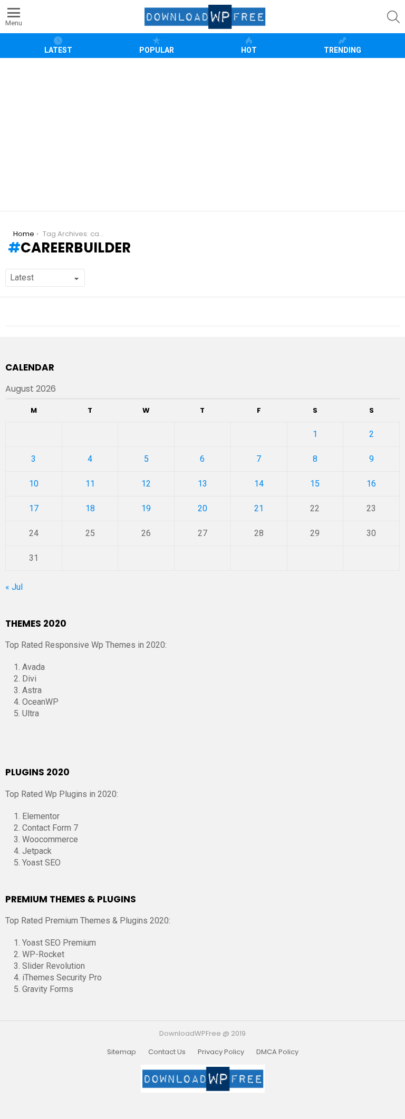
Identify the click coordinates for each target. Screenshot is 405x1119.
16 (371, 484)
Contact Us (167, 1052)
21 (259, 508)
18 (90, 508)
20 (202, 508)
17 (33, 508)
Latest (58, 50)
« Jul (14, 587)
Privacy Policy (221, 1052)
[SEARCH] (393, 16)
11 (90, 484)
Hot (249, 50)
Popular (156, 50)
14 (259, 484)
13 (202, 484)
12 (146, 484)
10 (33, 484)
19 (146, 508)
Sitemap (121, 1052)
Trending (342, 50)
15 (315, 484)
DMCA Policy (277, 1052)
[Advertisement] (204, 134)
